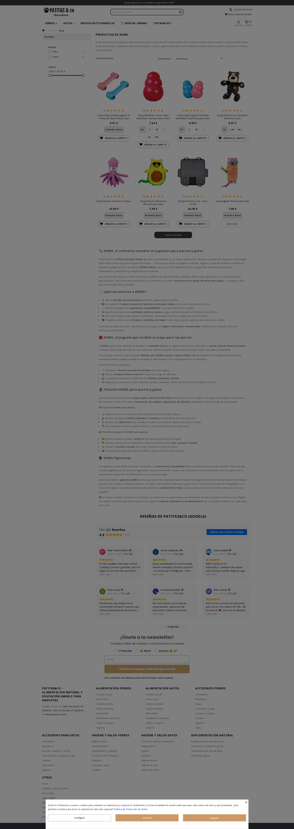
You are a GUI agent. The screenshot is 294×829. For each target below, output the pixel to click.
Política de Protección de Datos (131, 809)
